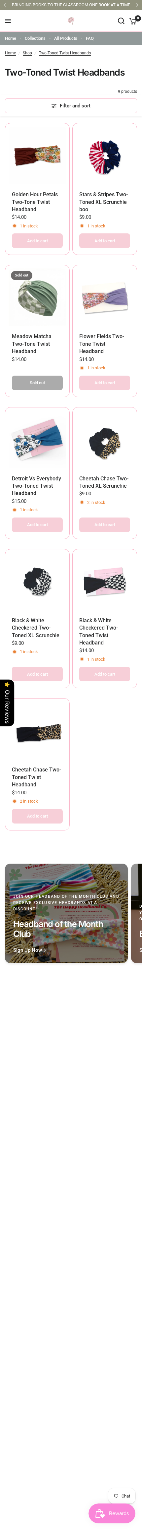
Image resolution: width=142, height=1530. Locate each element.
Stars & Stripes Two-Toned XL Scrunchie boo (103, 202)
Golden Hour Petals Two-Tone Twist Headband (35, 202)
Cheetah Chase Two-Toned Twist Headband (36, 777)
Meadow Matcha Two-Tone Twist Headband (32, 343)
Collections (35, 38)
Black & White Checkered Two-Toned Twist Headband (98, 631)
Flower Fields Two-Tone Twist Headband (101, 343)
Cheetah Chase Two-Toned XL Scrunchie (103, 482)
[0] (132, 21)
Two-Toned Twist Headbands (65, 53)
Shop (27, 53)
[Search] (121, 21)
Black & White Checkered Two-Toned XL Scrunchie (35, 628)
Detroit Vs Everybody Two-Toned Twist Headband (36, 486)
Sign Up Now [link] (27, 950)
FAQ (90, 38)
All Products (65, 38)
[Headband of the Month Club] (66, 913)
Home (10, 38)
